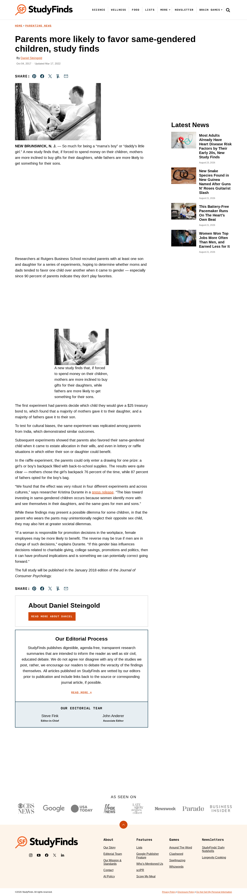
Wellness (118, 9)
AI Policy (109, 876)
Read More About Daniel (52, 616)
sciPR (140, 870)
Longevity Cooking (214, 857)
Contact (108, 870)
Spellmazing (177, 860)
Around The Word (180, 847)
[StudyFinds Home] (44, 9)
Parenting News (38, 25)
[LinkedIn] (63, 855)
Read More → (81, 692)
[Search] (228, 10)
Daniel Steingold (31, 58)
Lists (150, 9)
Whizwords (176, 866)
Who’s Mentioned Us (149, 863)
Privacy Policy (169, 892)
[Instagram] (31, 855)
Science (98, 9)
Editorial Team (112, 853)
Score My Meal (146, 876)
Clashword (176, 853)
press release (103, 492)
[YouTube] (39, 855)
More (164, 9)
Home (19, 25)
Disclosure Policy (186, 892)
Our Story (109, 847)
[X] (55, 855)
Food (135, 9)
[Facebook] (47, 855)
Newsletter (184, 9)
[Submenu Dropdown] (170, 10)
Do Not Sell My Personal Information (214, 892)
